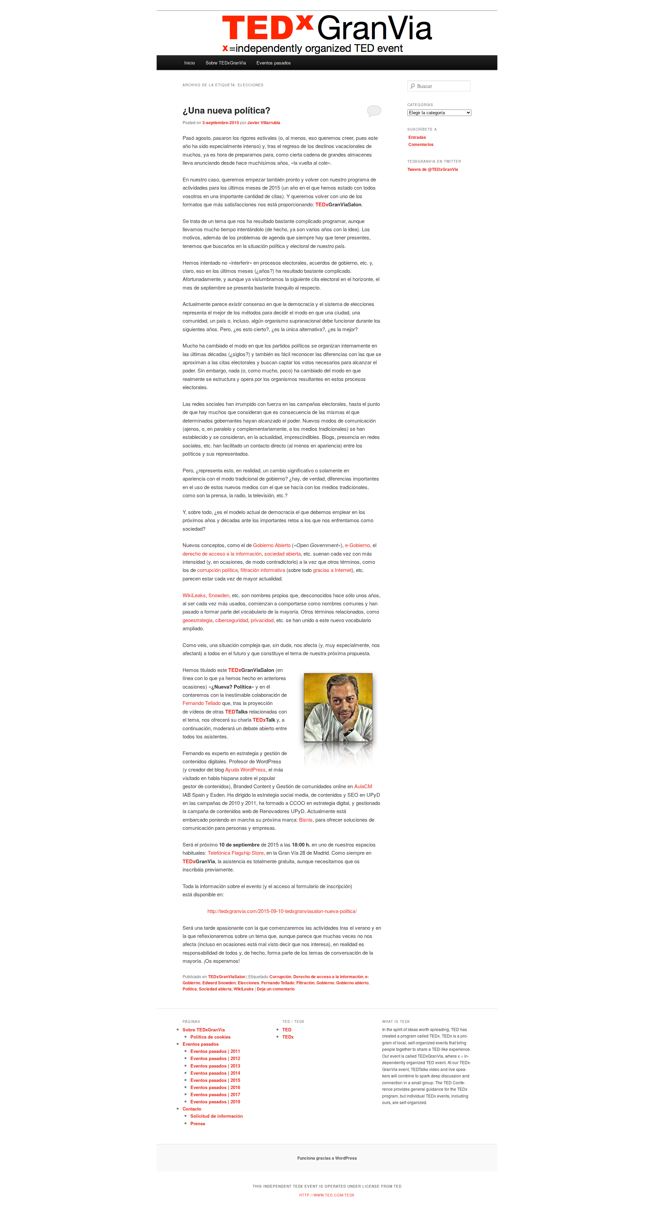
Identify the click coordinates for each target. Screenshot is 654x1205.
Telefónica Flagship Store (236, 852)
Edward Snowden (219, 983)
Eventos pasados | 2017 (215, 1094)
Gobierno (325, 983)
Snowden (218, 595)
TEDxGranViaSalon (226, 976)
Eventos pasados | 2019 (215, 1101)
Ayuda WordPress (245, 769)
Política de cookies (210, 1036)
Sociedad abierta (215, 989)
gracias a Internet (332, 569)
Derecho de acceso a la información (328, 976)
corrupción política (217, 569)
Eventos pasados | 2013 (215, 1065)
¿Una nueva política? (226, 110)
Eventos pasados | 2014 (215, 1073)
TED (286, 1029)
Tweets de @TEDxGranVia (432, 169)
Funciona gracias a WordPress (327, 1158)
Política (190, 989)
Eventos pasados (273, 62)
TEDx (288, 1036)
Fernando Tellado (202, 702)
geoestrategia (198, 619)
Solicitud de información (216, 1116)
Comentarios (421, 144)
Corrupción (280, 976)
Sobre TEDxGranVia (226, 62)
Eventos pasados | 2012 (215, 1058)
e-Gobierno (357, 544)
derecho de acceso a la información (222, 553)
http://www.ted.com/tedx (327, 1195)
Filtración (305, 983)
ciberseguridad (231, 619)
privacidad (262, 619)
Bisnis (306, 819)
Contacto (192, 1108)
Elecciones (248, 983)
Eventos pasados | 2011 (215, 1051)
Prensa (197, 1123)
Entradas (417, 137)
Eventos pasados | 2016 (215, 1087)
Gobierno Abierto (272, 544)
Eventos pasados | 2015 (215, 1080)
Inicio (189, 62)
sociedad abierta (282, 553)
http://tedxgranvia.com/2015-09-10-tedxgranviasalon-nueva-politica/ (282, 910)
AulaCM (363, 786)
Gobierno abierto (352, 983)
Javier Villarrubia (263, 122)
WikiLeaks (194, 595)
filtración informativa (262, 569)
